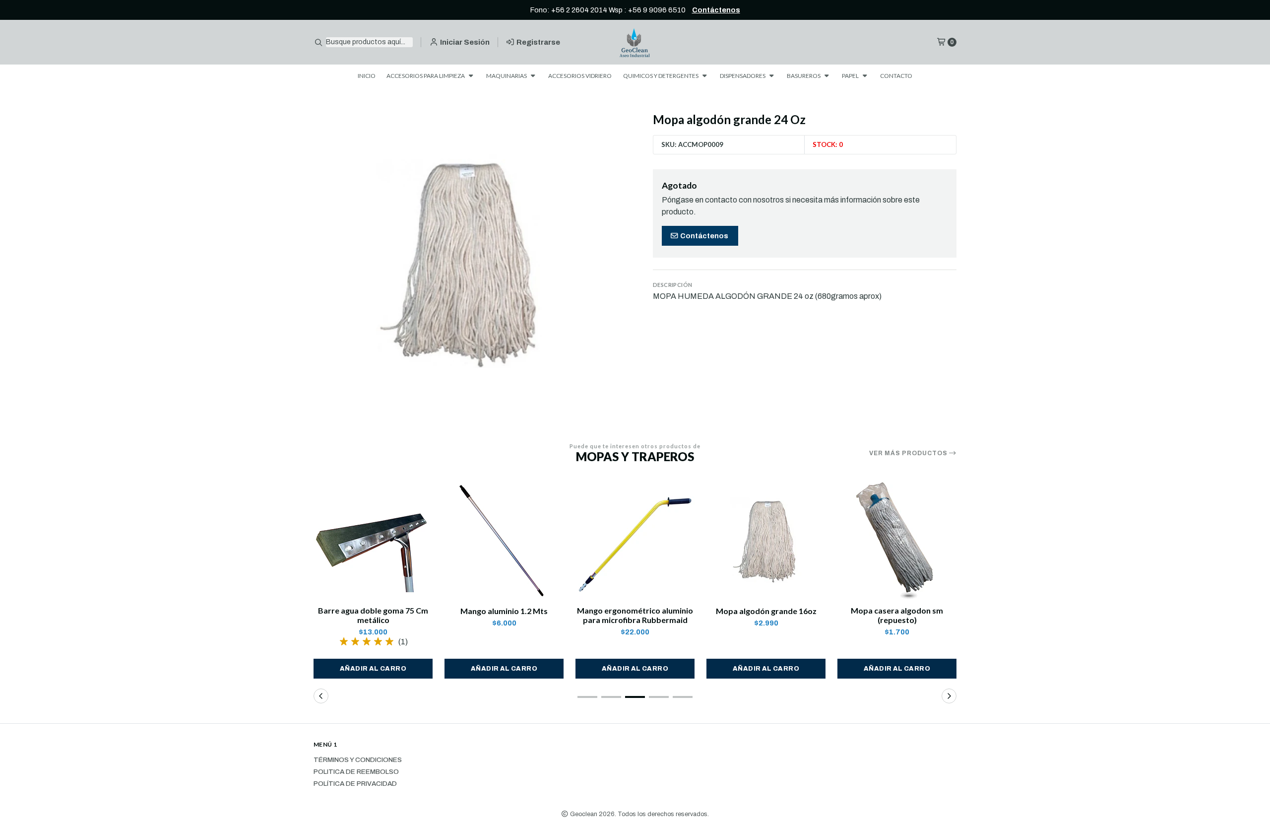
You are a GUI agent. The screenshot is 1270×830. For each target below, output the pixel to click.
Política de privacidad (355, 783)
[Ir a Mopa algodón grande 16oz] (766, 540)
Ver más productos (909, 453)
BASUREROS (804, 75)
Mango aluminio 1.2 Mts (504, 611)
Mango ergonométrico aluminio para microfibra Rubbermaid (635, 615)
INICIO (367, 75)
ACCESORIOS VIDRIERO (580, 75)
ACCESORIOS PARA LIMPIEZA (426, 75)
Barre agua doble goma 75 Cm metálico (373, 615)
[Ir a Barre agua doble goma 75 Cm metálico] (373, 540)
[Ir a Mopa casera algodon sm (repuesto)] (896, 540)
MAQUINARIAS (507, 75)
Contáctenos (716, 10)
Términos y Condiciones (358, 760)
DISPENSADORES (743, 75)
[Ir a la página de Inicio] (635, 42)
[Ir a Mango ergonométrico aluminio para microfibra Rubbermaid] (635, 540)
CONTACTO (896, 75)
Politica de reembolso (356, 771)
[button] (373, 669)
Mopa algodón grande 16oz (766, 611)
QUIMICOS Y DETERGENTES (661, 75)
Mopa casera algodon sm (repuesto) (897, 615)
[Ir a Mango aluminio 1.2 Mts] (504, 540)
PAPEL (851, 75)
